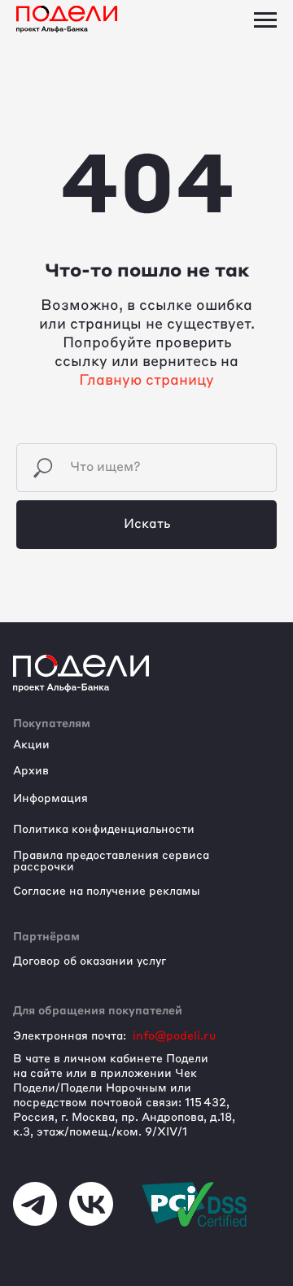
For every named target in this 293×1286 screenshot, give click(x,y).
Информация (50, 798)
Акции (31, 745)
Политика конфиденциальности (104, 829)
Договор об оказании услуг (89, 961)
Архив (31, 771)
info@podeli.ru (174, 1036)
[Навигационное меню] (265, 20)
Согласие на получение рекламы (106, 891)
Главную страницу (146, 380)
